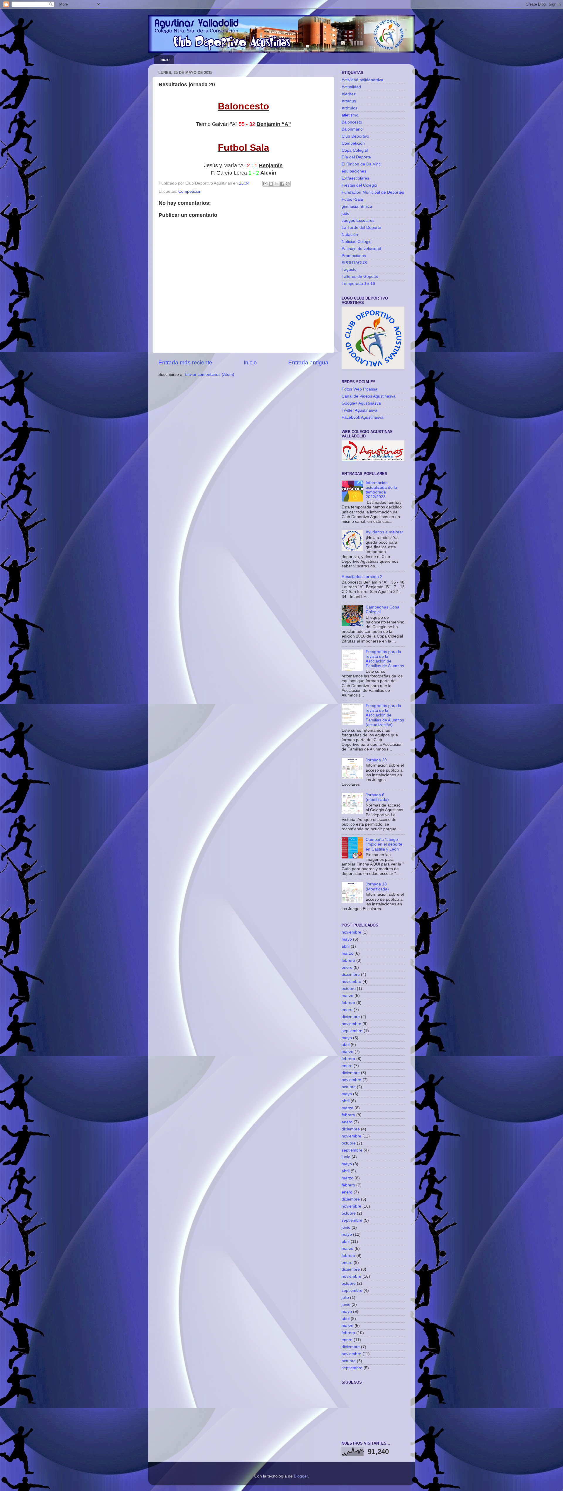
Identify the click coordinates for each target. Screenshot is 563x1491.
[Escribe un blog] (271, 184)
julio (345, 1297)
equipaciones (354, 171)
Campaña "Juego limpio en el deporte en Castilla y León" (384, 844)
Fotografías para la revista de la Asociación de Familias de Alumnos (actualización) (385, 715)
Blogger (301, 1476)
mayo (347, 939)
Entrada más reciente (185, 362)
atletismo (350, 115)
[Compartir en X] (276, 184)
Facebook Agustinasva (363, 417)
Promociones (354, 255)
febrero (348, 960)
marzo (347, 953)
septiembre (352, 1031)
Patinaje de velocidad (361, 248)
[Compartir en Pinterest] (288, 184)
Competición (189, 191)
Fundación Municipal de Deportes (373, 192)
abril (346, 946)
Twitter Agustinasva (359, 410)
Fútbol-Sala (352, 199)
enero (347, 967)
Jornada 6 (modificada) (377, 797)
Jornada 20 (376, 760)
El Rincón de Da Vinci (361, 164)
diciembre (351, 974)
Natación (350, 234)
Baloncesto (352, 122)
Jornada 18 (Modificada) (377, 886)
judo (346, 213)
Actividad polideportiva (362, 80)
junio (346, 1157)
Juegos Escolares (358, 220)
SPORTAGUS (354, 263)
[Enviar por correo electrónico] (265, 184)
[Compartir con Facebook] (282, 184)
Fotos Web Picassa (359, 389)
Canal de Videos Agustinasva (369, 396)
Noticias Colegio (357, 241)
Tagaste (349, 269)
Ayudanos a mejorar (384, 532)
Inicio (164, 59)
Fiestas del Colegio (359, 185)
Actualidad (351, 87)
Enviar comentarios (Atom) (209, 374)
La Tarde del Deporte (361, 227)
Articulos (349, 108)
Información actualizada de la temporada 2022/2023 (381, 490)
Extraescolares (355, 178)
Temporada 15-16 (358, 283)
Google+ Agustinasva (361, 403)
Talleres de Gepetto (360, 276)
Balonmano (352, 129)
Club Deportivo (355, 136)
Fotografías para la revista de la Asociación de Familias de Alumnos (385, 659)
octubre (349, 988)
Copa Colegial (355, 150)
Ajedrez (349, 94)
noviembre (351, 932)
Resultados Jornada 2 (362, 576)
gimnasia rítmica (357, 206)
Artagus (349, 101)
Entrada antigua (308, 362)
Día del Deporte (356, 157)
